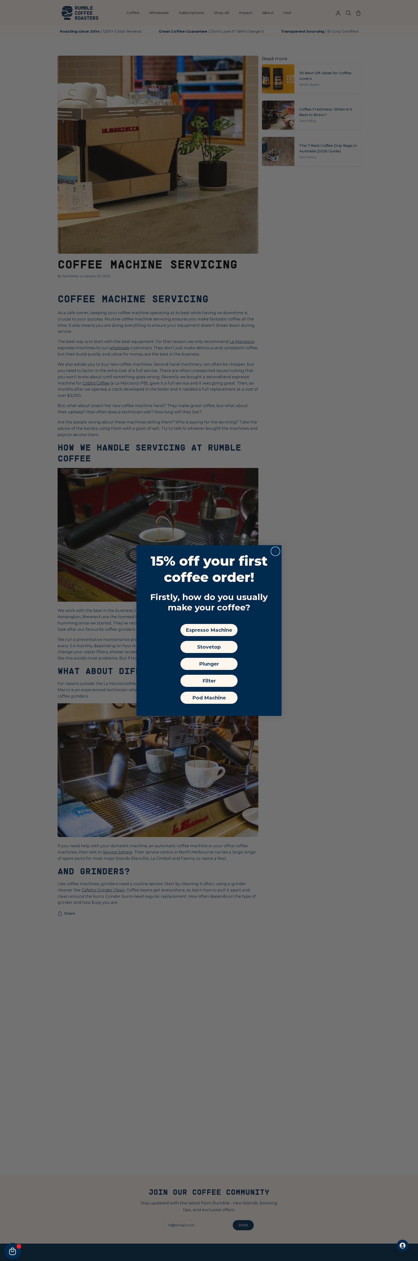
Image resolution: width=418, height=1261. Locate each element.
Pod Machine (209, 698)
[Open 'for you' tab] (402, 1245)
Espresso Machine (209, 630)
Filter (209, 681)
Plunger (209, 664)
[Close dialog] (275, 551)
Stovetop (209, 647)
